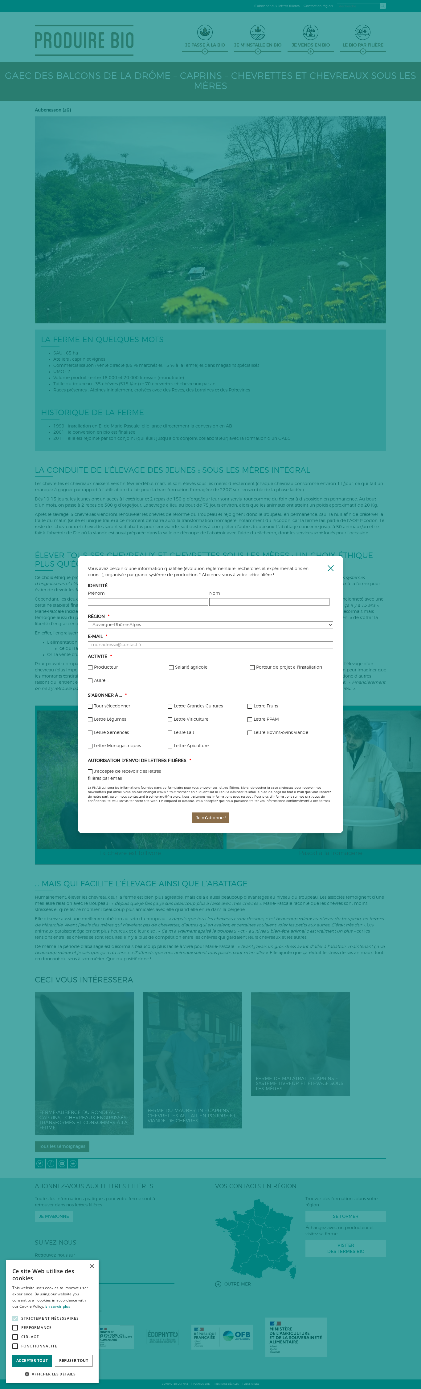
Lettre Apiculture (191, 746)
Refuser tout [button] (73, 1360)
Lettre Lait (184, 733)
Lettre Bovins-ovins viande (281, 733)
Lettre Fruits (266, 706)
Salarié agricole (191, 667)
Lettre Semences (111, 733)
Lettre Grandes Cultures (198, 706)
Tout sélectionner (112, 706)
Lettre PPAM (266, 719)
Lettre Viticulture (191, 719)
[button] (52, 1374)
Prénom (96, 593)
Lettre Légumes (110, 719)
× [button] (91, 1266)
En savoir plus (57, 1306)
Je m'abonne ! (211, 818)
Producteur (106, 667)
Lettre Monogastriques (117, 746)
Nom (214, 593)
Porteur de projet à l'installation (289, 667)
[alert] (52, 1321)
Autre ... (101, 680)
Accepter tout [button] (32, 1360)
